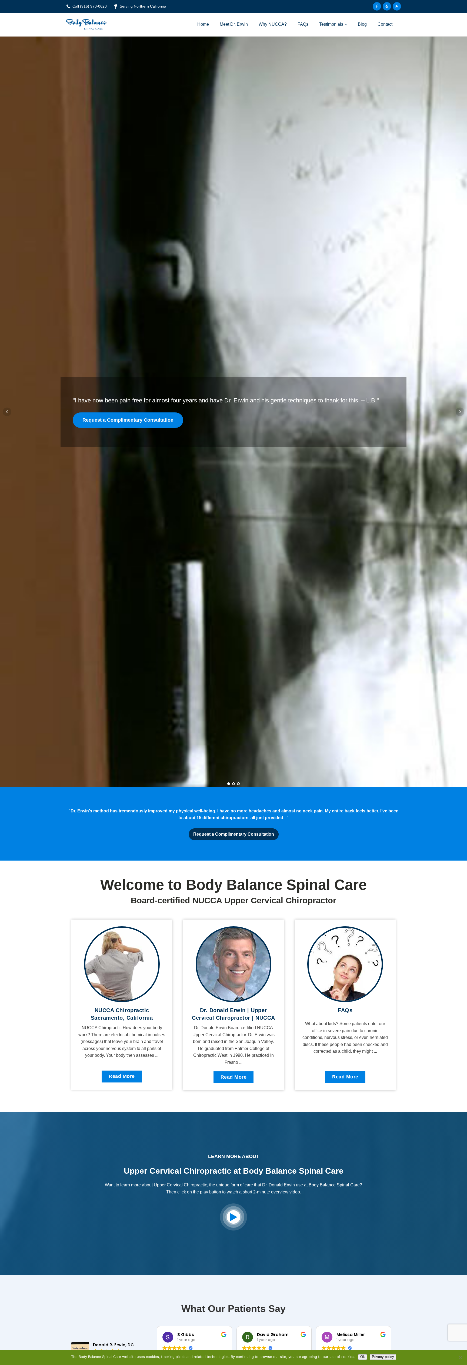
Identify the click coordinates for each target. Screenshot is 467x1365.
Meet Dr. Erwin (234, 24)
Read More (122, 1076)
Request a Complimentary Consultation (128, 420)
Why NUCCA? (273, 24)
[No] (460, 1357)
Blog (362, 24)
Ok (362, 1357)
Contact (385, 24)
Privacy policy (383, 1357)
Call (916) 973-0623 (89, 6)
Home (203, 24)
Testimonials (331, 24)
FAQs (303, 24)
